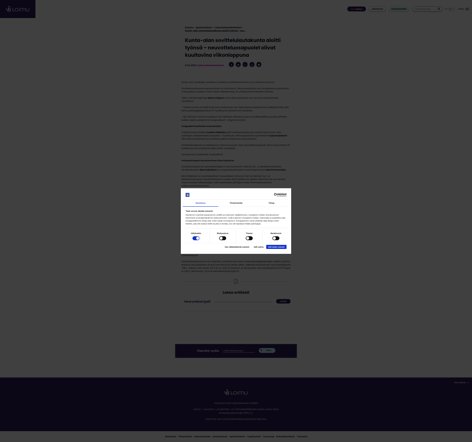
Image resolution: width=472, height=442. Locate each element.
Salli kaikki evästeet (276, 247)
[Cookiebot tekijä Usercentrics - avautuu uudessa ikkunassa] (276, 195)
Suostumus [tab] (201, 203)
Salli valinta (259, 247)
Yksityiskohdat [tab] (236, 203)
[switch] (222, 238)
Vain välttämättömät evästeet (237, 247)
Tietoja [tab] (271, 203)
